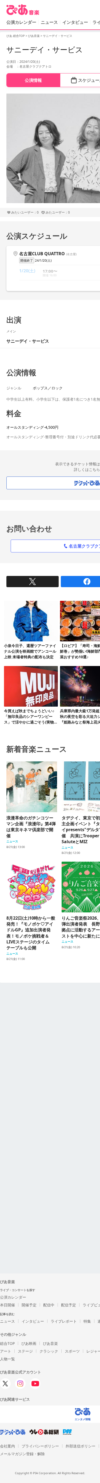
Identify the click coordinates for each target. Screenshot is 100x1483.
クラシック (48, 1351)
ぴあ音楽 (34, 36)
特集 (87, 1321)
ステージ (25, 1351)
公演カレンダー (13, 1297)
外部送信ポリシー (80, 1446)
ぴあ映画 (28, 1343)
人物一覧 (7, 1358)
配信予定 (68, 1304)
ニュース (49, 22)
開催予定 (29, 1304)
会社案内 (7, 1446)
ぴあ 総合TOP (15, 36)
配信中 (48, 1304)
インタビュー (75, 22)
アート (5, 1351)
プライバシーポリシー (40, 1446)
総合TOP (7, 1343)
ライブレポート (64, 1321)
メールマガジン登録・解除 (22, 1453)
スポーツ (72, 1351)
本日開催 (7, 1304)
